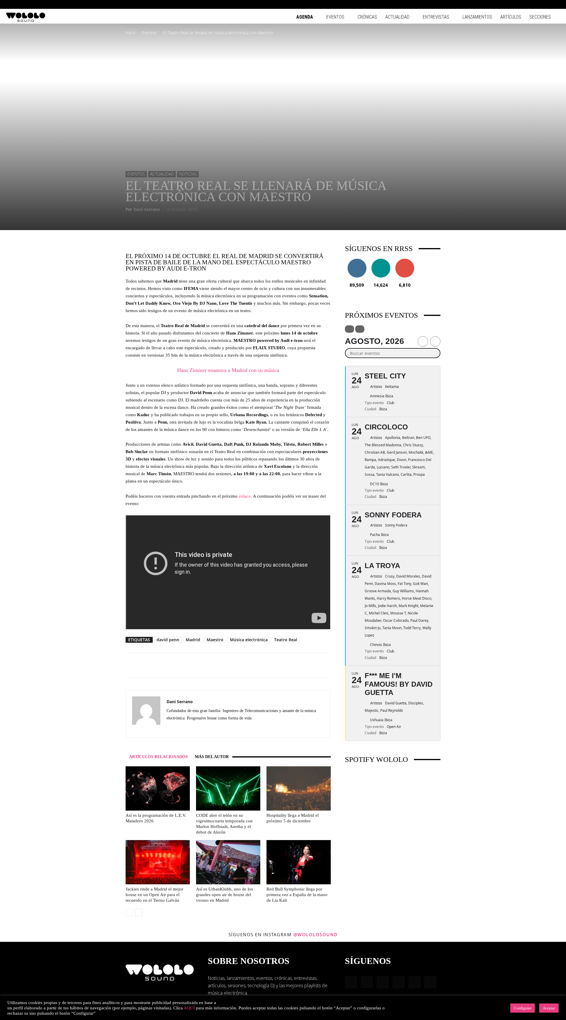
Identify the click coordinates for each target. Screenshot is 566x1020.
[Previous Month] (423, 341)
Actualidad (397, 17)
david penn (168, 639)
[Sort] (359, 329)
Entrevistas (436, 17)
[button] (498, 4)
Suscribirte (405, 261)
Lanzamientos (477, 17)
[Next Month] (435, 341)
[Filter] (349, 329)
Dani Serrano (147, 209)
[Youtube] (555, 4)
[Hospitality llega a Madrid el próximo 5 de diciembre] (298, 788)
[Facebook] (507, 4)
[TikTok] (546, 4)
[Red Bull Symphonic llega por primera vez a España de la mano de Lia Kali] (298, 862)
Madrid (193, 639)
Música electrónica (249, 639)
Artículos (510, 17)
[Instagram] (516, 4)
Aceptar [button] (549, 1008)
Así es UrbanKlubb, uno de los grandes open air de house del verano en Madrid (224, 895)
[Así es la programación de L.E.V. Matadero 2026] (158, 788)
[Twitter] (182, 729)
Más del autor (212, 757)
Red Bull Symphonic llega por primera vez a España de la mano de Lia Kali (297, 895)
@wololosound (315, 934)
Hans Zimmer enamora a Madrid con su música (228, 370)
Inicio (130, 32)
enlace (245, 496)
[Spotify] (536, 4)
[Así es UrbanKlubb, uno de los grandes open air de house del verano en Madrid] (228, 862)
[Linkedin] (526, 4)
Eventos (335, 17)
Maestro (215, 639)
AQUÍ (189, 1008)
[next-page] (138, 912)
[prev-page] (129, 912)
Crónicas (367, 17)
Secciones (540, 17)
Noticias (188, 174)
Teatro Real (285, 639)
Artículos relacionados (158, 757)
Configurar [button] (522, 1008)
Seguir (357, 261)
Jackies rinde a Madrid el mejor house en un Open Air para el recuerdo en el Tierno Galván (154, 895)
